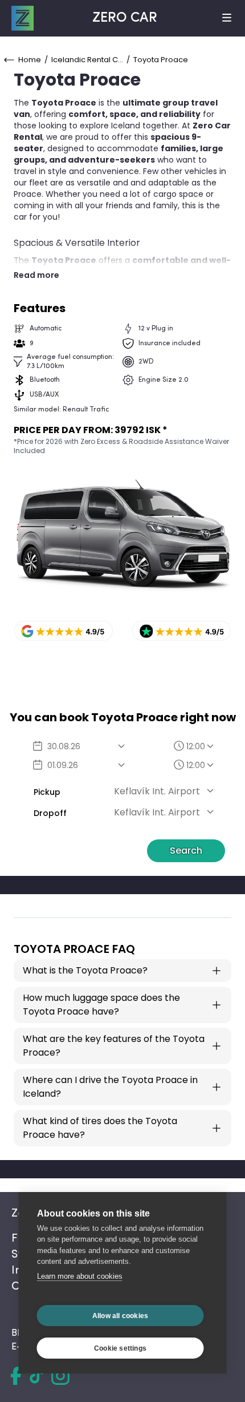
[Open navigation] (226, 18)
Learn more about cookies (79, 1276)
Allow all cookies (120, 1316)
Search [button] (186, 850)
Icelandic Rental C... (87, 59)
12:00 (195, 746)
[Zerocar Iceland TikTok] (36, 1376)
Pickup (47, 792)
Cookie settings (120, 1348)
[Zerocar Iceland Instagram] (60, 1375)
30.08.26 (63, 746)
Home (29, 59)
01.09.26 (62, 765)
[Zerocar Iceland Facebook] (16, 1376)
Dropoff (50, 813)
